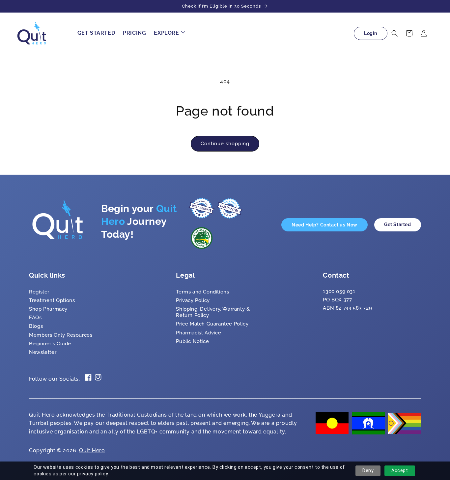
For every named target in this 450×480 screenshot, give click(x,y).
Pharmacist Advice (198, 333)
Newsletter (42, 352)
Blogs (36, 326)
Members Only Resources (60, 335)
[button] (169, 33)
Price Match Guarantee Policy (212, 324)
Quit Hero (92, 450)
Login (370, 33)
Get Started (397, 224)
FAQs (35, 318)
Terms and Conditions (202, 292)
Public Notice (192, 341)
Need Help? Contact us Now (324, 224)
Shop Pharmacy (48, 309)
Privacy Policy (193, 300)
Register (39, 292)
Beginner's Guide (50, 344)
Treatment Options (52, 300)
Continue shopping (225, 144)
